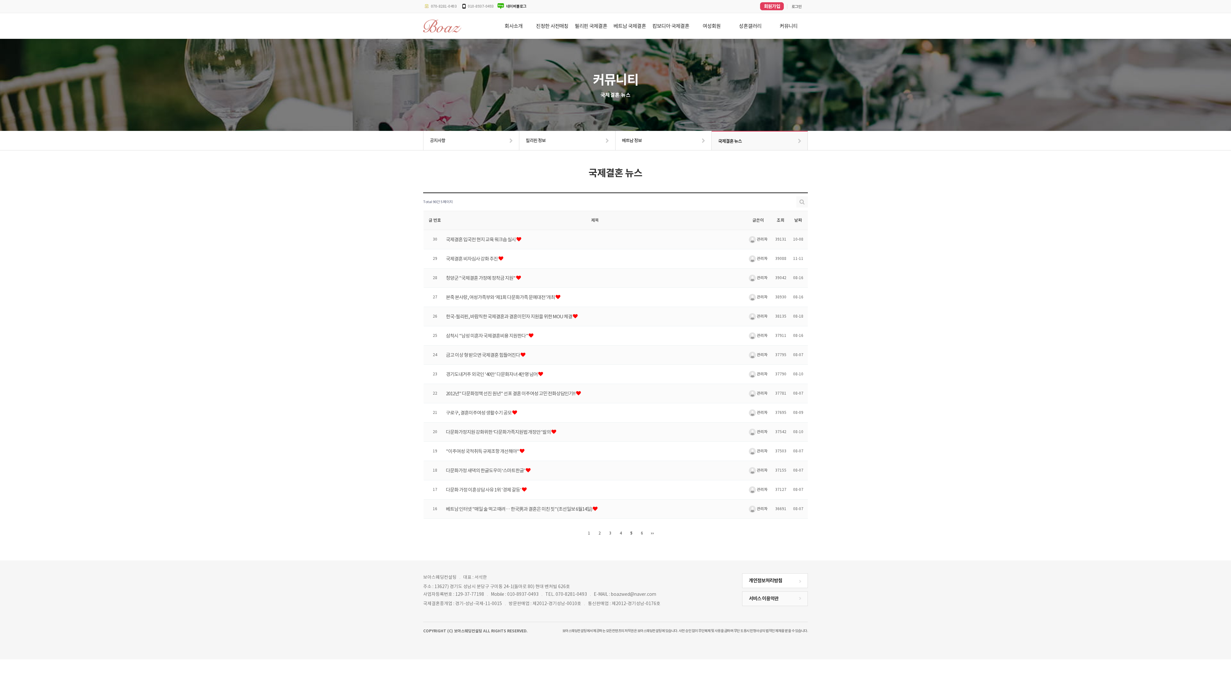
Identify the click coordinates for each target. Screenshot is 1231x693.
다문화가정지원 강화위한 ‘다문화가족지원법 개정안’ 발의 (498, 432)
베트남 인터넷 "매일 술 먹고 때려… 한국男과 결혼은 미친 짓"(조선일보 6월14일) (519, 509)
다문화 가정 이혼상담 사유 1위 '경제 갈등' (484, 489)
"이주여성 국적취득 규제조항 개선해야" (483, 451)
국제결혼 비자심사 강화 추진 (472, 258)
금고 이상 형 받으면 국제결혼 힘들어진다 (483, 355)
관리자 (761, 239)
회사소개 (514, 26)
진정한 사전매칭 (552, 26)
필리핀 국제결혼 (591, 26)
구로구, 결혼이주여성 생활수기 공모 (479, 412)
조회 (780, 220)
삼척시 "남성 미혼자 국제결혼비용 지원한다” (487, 335)
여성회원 (712, 26)
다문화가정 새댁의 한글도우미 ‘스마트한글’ (486, 470)
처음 (578, 533)
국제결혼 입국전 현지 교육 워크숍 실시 (481, 239)
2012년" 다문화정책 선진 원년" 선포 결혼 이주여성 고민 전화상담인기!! (511, 393)
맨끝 (652, 533)
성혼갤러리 (750, 26)
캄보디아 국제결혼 (670, 26)
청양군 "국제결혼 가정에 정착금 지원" (481, 278)
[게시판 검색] (802, 202)
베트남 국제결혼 (630, 26)
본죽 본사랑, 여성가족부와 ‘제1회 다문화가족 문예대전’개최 (501, 297)
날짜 (798, 220)
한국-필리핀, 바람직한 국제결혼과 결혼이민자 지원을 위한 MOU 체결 (509, 316)
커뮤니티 (789, 26)
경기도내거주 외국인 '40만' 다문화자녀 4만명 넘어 (492, 374)
